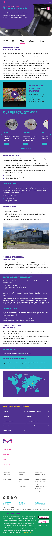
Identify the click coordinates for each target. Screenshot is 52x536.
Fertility (20, 481)
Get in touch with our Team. (39, 367)
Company (6, 447)
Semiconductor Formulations (40, 479)
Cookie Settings (41, 525)
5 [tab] (30, 150)
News (4, 457)
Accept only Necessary (44, 522)
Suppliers (6, 462)
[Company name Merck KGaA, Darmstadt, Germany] (3, 2)
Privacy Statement (26, 532)
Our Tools (13, 41)
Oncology (21, 476)
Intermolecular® (38, 488)
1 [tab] (21, 150)
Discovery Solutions (7, 479)
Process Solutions (6, 474)
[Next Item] (50, 134)
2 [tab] (24, 150)
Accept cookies (43, 517)
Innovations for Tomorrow (43, 41)
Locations (6, 467)
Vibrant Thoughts (22, 486)
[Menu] (50, 2)
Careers (5, 452)
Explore (7, 143)
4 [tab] (28, 150)
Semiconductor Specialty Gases (41, 486)
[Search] (47, 2)
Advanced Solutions (7, 476)
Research (6, 454)
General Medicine (22, 484)
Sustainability (7, 449)
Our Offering (22, 41)
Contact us (6, 464)
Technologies (17, 6)
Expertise (5, 6)
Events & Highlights (39, 491)
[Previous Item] (2, 134)
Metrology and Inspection (40, 481)
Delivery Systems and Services (41, 484)
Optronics (37, 476)
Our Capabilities (31, 41)
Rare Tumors (21, 474)
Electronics (10, 6)
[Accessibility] (48, 8)
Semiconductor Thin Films (40, 474)
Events (5, 459)
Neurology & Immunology (24, 479)
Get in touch (21, 353)
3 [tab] (26, 150)
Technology (5, 40)
